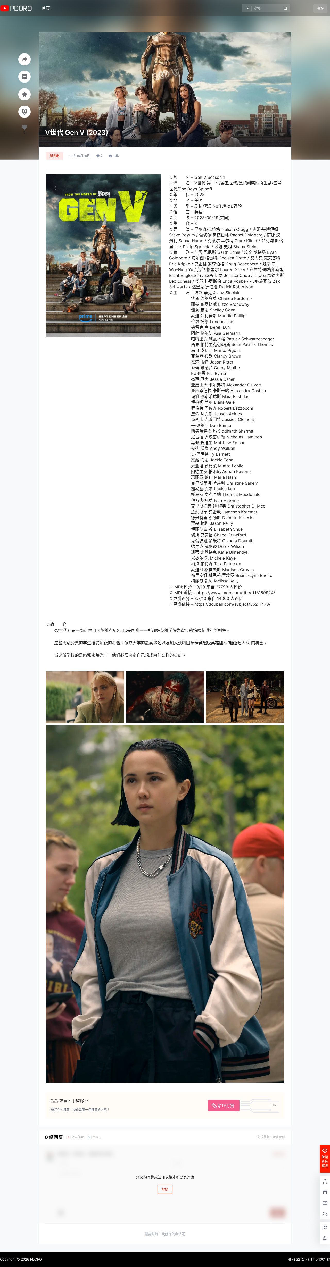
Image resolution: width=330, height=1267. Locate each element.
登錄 (320, 9)
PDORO (35, 1259)
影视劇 (54, 156)
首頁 (46, 8)
